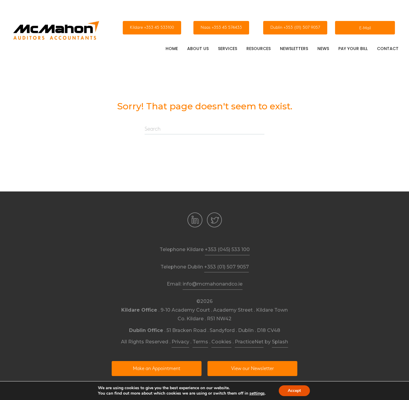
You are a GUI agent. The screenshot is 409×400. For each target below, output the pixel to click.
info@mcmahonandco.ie (213, 284)
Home (172, 49)
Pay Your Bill (353, 49)
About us (198, 49)
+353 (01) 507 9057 (226, 267)
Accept (294, 390)
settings (257, 393)
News (323, 49)
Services (227, 49)
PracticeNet (249, 342)
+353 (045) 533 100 (227, 249)
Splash (280, 342)
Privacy (180, 342)
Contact (388, 49)
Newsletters (294, 49)
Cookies (221, 342)
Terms (200, 342)
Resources (258, 49)
